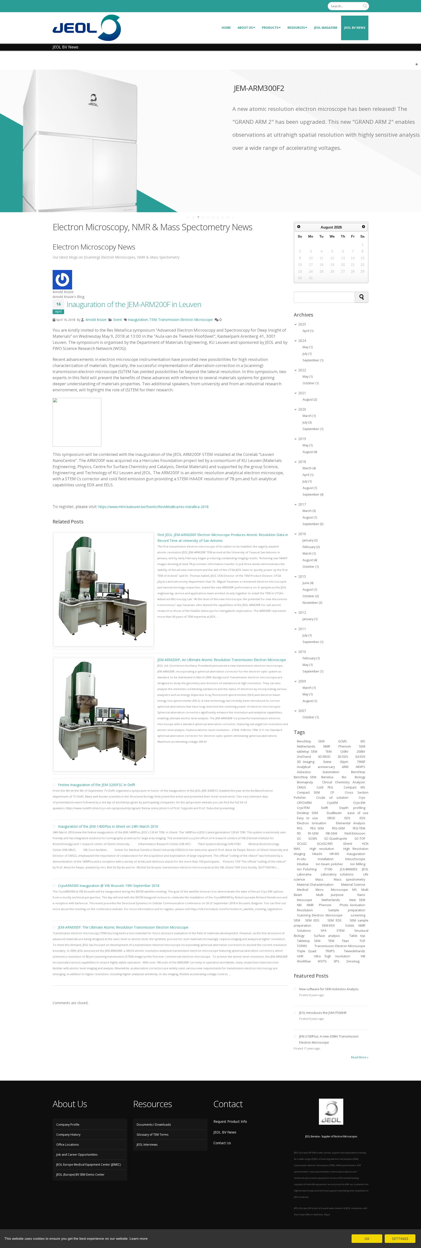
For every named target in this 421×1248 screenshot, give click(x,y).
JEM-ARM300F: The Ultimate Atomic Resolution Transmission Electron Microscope (123, 927)
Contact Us (222, 1143)
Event (117, 319)
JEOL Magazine (325, 28)
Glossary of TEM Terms (152, 1135)
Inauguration (138, 319)
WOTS (322, 961)
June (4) (308, 583)
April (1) (308, 331)
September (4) (313, 494)
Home (226, 28)
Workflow (304, 961)
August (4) (310, 452)
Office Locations (67, 1144)
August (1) (310, 488)
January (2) (310, 540)
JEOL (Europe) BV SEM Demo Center (80, 1174)
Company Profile (67, 1125)
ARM (345, 767)
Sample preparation (346, 910)
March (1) (309, 416)
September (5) (313, 524)
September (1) (313, 360)
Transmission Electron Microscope (185, 319)
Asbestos (304, 772)
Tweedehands (354, 951)
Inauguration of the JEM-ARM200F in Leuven (134, 304)
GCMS (312, 838)
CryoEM (332, 803)
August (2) (310, 399)
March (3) (309, 511)
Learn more (139, 1238)
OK (366, 1238)
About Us (245, 28)
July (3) (307, 422)
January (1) (310, 619)
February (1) (311, 658)
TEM (153, 319)
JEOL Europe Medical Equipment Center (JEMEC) (88, 1164)
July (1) (307, 354)
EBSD (331, 818)
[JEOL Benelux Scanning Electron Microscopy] (87, 27)
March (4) (309, 468)
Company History (68, 1135)
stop (233, 216)
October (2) (311, 596)
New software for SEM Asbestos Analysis (329, 989)
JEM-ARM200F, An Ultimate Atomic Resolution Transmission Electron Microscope (221, 659)
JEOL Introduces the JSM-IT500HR (322, 1013)
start (188, 216)
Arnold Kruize (95, 319)
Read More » (359, 1057)
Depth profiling (352, 808)
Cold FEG (325, 787)
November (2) (312, 603)
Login (319, 6)
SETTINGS (400, 1238)
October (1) (311, 383)
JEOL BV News (354, 28)
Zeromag (352, 961)
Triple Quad (306, 951)
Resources (296, 28)
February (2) (311, 547)
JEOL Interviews (147, 1144)
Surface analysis (327, 936)
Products (270, 28)
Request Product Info (230, 1121)
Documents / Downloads (154, 1125)
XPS (337, 961)
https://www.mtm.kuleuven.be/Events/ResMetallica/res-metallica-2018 (153, 506)
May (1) (308, 347)
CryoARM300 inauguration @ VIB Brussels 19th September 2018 (108, 885)
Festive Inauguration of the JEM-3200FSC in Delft (96, 784)
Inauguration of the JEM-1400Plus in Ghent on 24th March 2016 (108, 826)
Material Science (353, 885)
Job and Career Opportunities (76, 1154)
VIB (363, 956)
